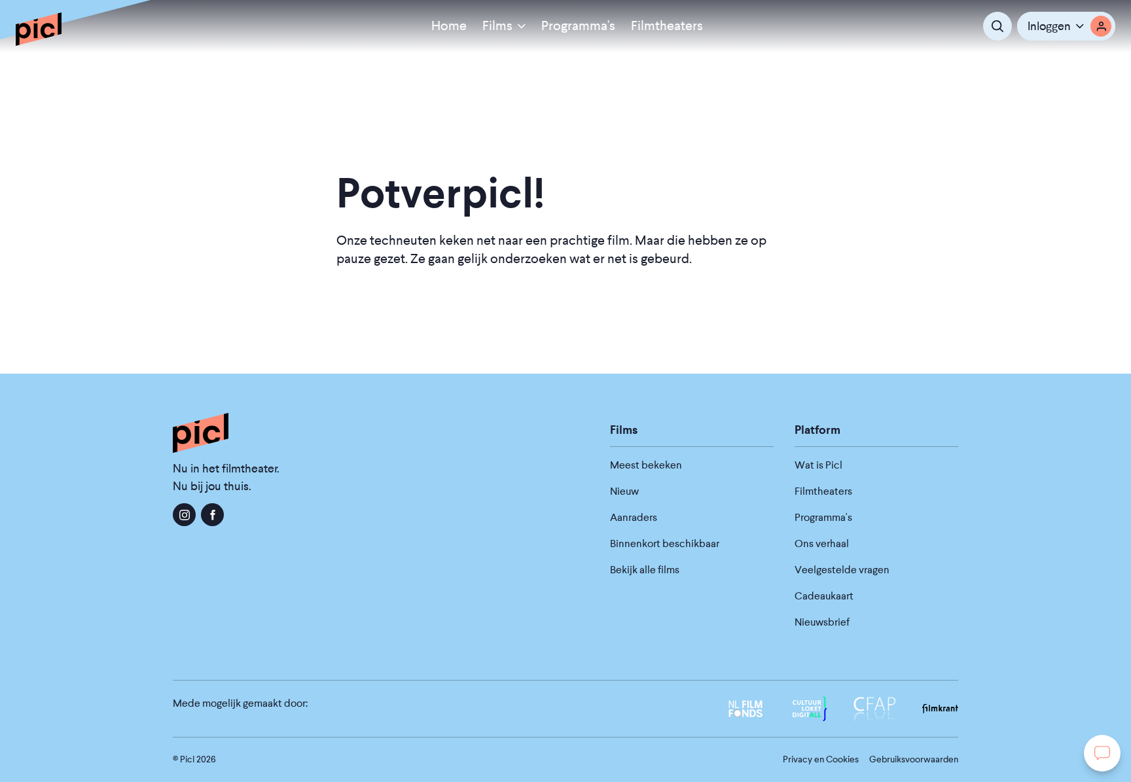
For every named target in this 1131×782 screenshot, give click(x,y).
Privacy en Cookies (821, 759)
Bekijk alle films (644, 569)
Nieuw (624, 491)
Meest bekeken (646, 465)
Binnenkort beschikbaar (664, 543)
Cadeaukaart (824, 596)
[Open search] (997, 26)
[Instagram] (184, 514)
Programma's (578, 25)
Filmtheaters (667, 25)
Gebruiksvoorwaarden (913, 759)
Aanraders (633, 517)
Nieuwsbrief (822, 622)
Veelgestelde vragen (842, 569)
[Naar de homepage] (39, 29)
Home (449, 25)
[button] (1066, 26)
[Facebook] (212, 514)
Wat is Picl (818, 465)
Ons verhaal (822, 543)
